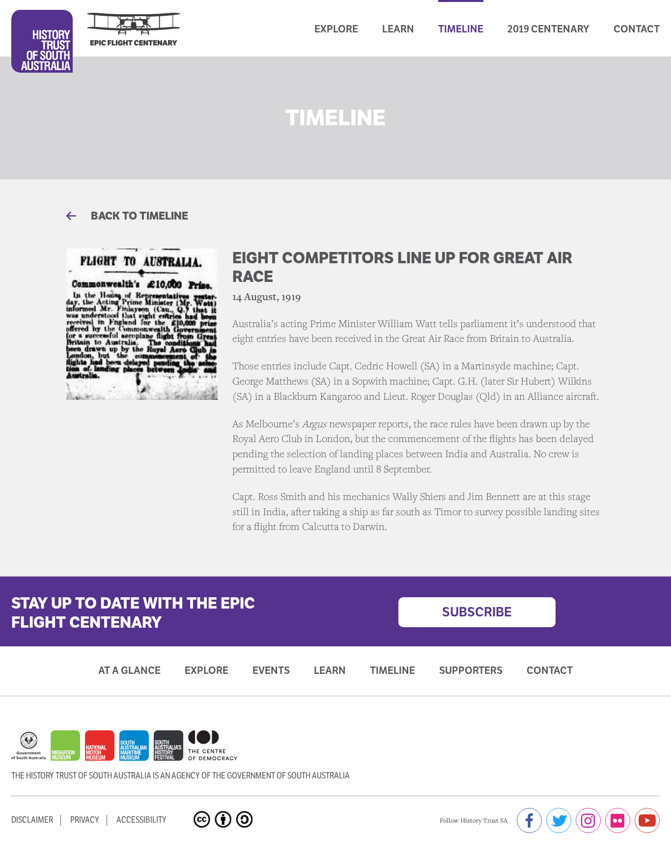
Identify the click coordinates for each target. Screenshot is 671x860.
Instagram (588, 820)
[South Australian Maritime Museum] (136, 750)
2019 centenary (548, 29)
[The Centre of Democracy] (212, 745)
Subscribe (477, 612)
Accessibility (141, 819)
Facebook (529, 820)
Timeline (460, 29)
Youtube (647, 820)
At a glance (129, 670)
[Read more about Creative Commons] (203, 811)
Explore (336, 29)
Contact (637, 29)
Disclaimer (32, 819)
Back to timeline (138, 215)
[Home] (95, 41)
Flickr (617, 820)
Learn (398, 29)
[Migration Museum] (68, 750)
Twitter (558, 820)
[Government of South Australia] (31, 751)
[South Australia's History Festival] (171, 750)
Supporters (471, 670)
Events (271, 670)
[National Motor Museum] (102, 750)
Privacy (84, 819)
